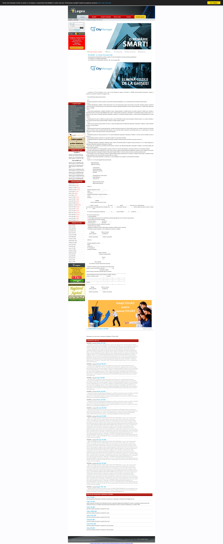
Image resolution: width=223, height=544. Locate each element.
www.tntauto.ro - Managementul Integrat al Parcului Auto (91, 19)
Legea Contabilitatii (75, 110)
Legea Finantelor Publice (76, 114)
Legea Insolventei (74, 116)
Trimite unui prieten (130, 51)
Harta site (74, 539)
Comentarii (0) (118, 51)
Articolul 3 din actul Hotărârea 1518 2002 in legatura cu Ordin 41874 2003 (76, 176)
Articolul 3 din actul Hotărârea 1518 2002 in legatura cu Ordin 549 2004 (76, 163)
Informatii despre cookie (90, 539)
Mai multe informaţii (104, 3)
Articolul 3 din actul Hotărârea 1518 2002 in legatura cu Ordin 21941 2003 (76, 170)
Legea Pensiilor (73, 112)
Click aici (77, 30)
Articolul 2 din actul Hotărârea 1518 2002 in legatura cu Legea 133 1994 (76, 158)
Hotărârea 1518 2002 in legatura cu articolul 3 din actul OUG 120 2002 (76, 155)
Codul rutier (73, 128)
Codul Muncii (73, 120)
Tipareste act (143, 51)
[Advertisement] (77, 76)
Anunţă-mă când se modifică (95, 51)
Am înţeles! (214, 3)
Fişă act (108, 51)
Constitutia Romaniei (75, 126)
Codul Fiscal (73, 106)
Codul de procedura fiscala (76, 108)
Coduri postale (93, 543)
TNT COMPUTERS (142, 539)
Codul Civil (73, 118)
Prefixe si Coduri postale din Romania (106, 543)
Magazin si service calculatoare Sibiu (124, 543)
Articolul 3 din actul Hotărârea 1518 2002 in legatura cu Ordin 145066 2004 (76, 166)
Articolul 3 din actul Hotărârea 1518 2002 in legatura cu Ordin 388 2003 (76, 178)
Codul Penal (73, 122)
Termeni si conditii (80, 539)
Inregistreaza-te (77, 29)
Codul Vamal (73, 124)
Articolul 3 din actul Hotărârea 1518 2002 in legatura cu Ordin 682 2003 (76, 173)
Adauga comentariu (147, 328)
